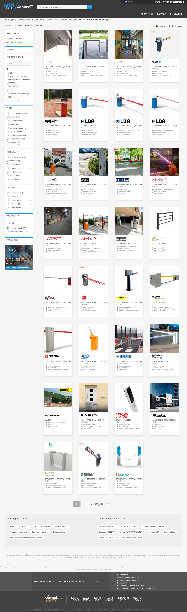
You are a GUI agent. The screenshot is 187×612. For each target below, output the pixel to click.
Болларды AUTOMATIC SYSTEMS (129, 537)
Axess (12, 83)
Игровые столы (59, 532)
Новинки (12, 50)
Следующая (101, 504)
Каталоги (162, 14)
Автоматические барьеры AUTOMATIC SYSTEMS (118, 527)
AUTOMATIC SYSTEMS (19, 80)
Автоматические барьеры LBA (154, 527)
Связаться (164, 34)
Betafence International (19, 94)
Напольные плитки (42, 527)
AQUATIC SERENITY (18, 76)
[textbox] (62, 7)
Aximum (13, 86)
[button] (19, 57)
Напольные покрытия (39, 532)
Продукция (147, 14)
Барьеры (13, 527)
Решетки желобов (61, 527)
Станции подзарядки (18, 532)
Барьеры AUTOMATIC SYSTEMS (131, 532)
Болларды (26, 527)
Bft (11, 97)
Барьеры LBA (153, 532)
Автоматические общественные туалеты (26, 537)
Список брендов (123, 575)
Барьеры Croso (170, 532)
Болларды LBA (105, 537)
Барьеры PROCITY (106, 532)
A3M (12, 73)
